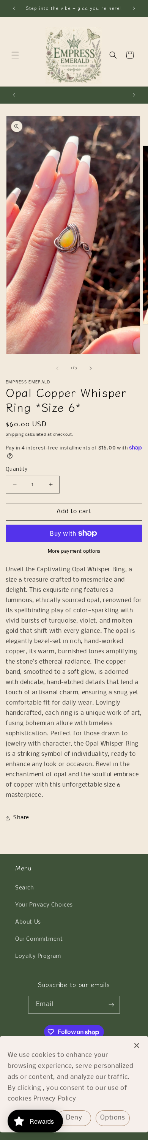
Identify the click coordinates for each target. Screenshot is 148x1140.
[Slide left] (57, 368)
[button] (15, 55)
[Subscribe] (111, 1005)
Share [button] (21, 818)
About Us (28, 922)
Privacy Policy (54, 1098)
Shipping (15, 435)
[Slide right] (90, 368)
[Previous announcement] (14, 8)
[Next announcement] (134, 8)
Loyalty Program (38, 956)
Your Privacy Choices (44, 905)
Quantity (16, 469)
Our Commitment (39, 939)
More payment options (74, 551)
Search (24, 888)
